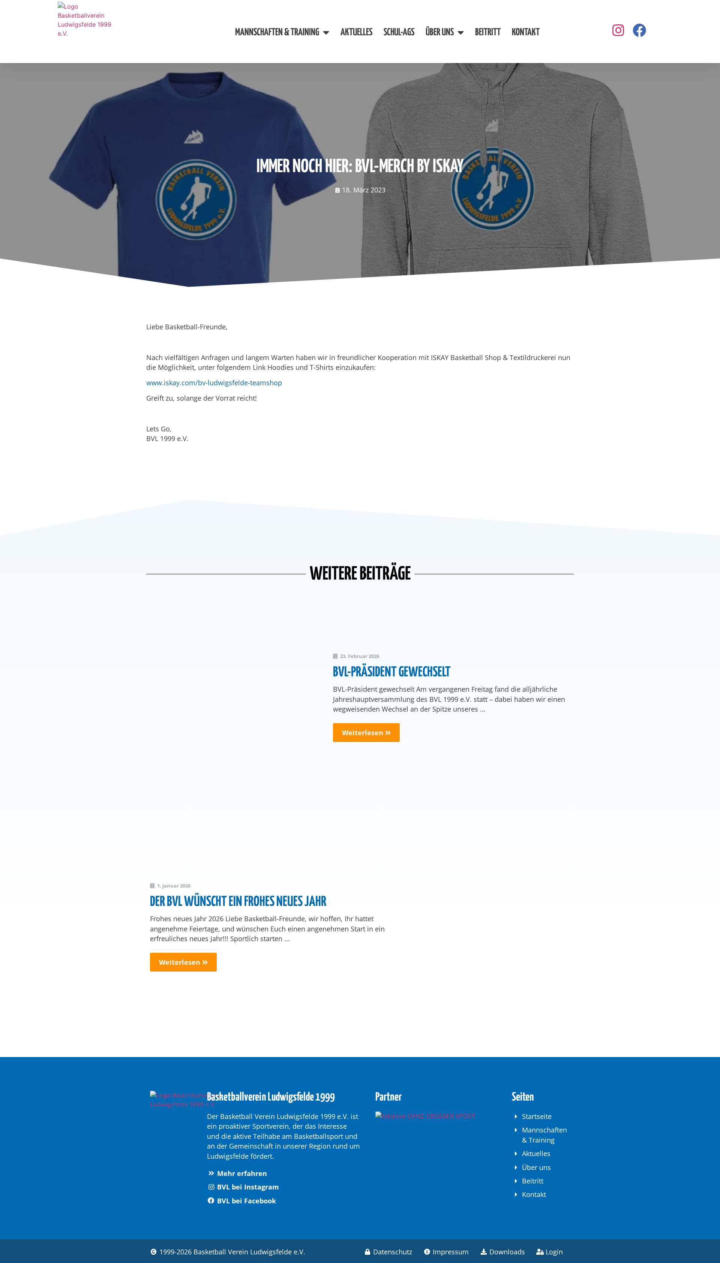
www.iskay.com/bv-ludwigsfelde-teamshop (214, 382)
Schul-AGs (399, 32)
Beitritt (488, 32)
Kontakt (526, 32)
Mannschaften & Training (277, 32)
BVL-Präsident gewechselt (392, 672)
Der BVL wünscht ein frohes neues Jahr (238, 902)
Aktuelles (356, 32)
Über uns (440, 32)
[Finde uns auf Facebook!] (618, 30)
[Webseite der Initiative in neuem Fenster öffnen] (431, 1141)
